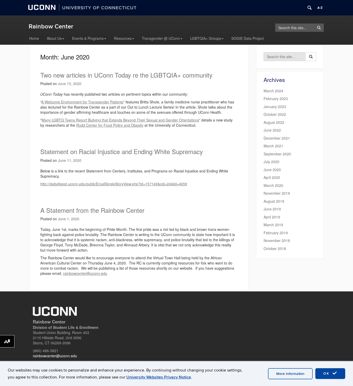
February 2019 (276, 232)
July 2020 (271, 161)
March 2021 (273, 145)
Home (34, 38)
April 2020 (272, 177)
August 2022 (274, 122)
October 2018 (275, 248)
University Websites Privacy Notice (158, 377)
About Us (54, 38)
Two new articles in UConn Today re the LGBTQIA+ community (126, 74)
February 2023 (276, 98)
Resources (123, 38)
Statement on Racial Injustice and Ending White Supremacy (121, 151)
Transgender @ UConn (161, 38)
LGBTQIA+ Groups (205, 38)
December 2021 (277, 138)
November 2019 (277, 193)
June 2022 (272, 130)
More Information (290, 374)
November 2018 (277, 240)
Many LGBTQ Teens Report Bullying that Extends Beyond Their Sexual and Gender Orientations (120, 120)
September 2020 (277, 153)
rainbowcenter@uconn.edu (85, 273)
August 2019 (274, 201)
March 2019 (273, 224)
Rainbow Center (51, 26)
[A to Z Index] (320, 8)
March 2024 (273, 90)
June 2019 (272, 208)
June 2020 (272, 169)
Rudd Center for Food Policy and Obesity (109, 125)
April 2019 (272, 217)
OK (327, 373)
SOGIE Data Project (247, 38)
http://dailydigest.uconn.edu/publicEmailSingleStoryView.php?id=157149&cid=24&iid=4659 (113, 183)
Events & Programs (88, 38)
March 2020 (273, 185)
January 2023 (275, 106)
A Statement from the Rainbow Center (92, 210)
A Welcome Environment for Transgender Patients (82, 101)
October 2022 (275, 114)
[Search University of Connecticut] (309, 8)
